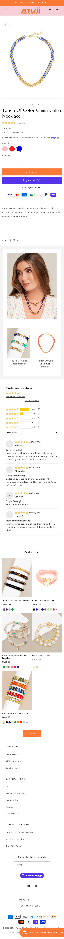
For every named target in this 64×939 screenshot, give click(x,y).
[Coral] (12, 667)
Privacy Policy (12, 813)
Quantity (6, 155)
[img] (22, 442)
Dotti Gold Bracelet (41, 655)
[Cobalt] (42, 609)
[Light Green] (48, 609)
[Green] (12, 609)
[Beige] (4, 722)
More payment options (32, 187)
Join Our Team (12, 768)
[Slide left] (25, 104)
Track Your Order (13, 846)
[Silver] (37, 667)
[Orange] (18, 722)
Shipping (5, 132)
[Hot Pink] (15, 667)
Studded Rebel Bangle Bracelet (16, 600)
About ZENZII (12, 754)
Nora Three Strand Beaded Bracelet (14, 656)
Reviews (9, 807)
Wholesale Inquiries (15, 839)
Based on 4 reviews (15, 396)
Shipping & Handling (15, 793)
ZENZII (13, 928)
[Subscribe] (46, 864)
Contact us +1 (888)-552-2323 (19, 832)
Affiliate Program (13, 761)
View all (32, 733)
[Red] (12, 148)
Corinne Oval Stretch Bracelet (15, 713)
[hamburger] (6, 11)
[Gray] (4, 609)
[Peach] (51, 609)
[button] (6, 10)
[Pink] (5, 148)
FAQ (8, 786)
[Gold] (34, 667)
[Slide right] (38, 104)
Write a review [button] (32, 400)
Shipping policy (15, 933)
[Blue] (19, 148)
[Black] (34, 609)
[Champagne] (40, 609)
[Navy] (7, 609)
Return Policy (12, 800)
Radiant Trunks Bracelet (43, 600)
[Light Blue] (9, 667)
